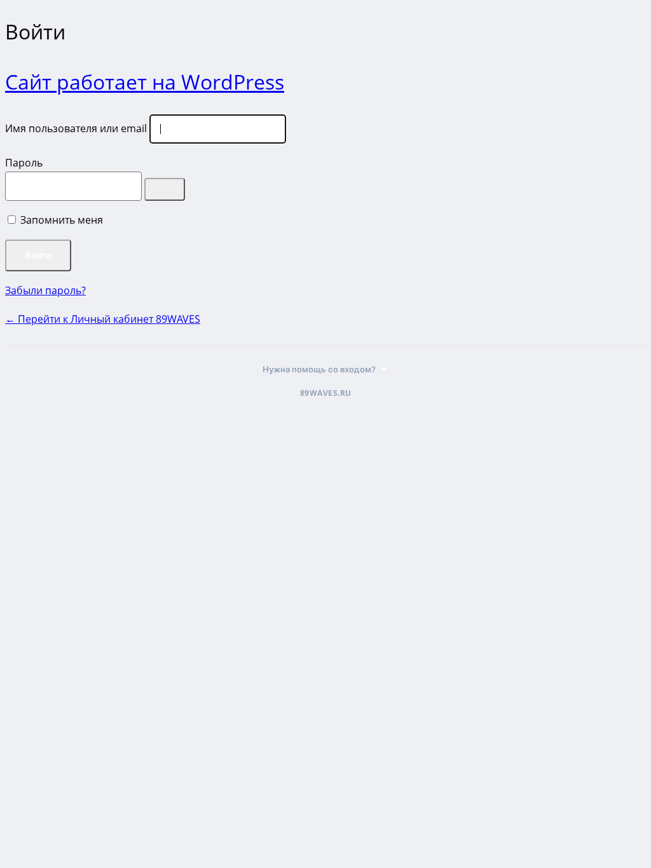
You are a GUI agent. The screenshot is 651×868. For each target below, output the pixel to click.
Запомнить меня (61, 220)
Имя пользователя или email (76, 128)
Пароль (24, 163)
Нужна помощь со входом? (319, 369)
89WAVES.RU (326, 393)
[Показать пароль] (164, 189)
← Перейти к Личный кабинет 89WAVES (102, 319)
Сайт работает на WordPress (144, 81)
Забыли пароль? (45, 290)
